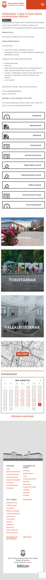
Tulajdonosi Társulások (13, 480)
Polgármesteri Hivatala (16, 5)
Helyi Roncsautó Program (31, 195)
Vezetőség (26, 471)
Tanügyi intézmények (12, 474)
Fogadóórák (36, 116)
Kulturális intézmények (13, 471)
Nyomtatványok (35, 125)
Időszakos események (22, 416)
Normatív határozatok (33, 155)
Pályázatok (26, 492)
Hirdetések (37, 135)
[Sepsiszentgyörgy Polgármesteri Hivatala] (4, 7)
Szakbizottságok (11, 505)
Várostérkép (22, 354)
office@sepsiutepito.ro (14, 91)
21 (28, 400)
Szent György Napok (33, 205)
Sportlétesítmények (12, 477)
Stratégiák (26, 495)
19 (16, 400)
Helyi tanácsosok (11, 503)
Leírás (8, 469)
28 (28, 404)
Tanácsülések (10, 516)
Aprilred (29, 562)
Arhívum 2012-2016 (12, 533)
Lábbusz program (34, 185)
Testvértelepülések (12, 485)
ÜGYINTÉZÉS (27, 500)
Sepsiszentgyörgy (16, 3)
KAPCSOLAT (27, 537)
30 (39, 404)
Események (9, 488)
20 (22, 400)
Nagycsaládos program (32, 165)
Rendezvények (35, 145)
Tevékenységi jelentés (29, 479)
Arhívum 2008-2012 (12, 530)
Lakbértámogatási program (31, 175)
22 (34, 400)
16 (39, 396)
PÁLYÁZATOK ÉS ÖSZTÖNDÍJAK (12, 538)
